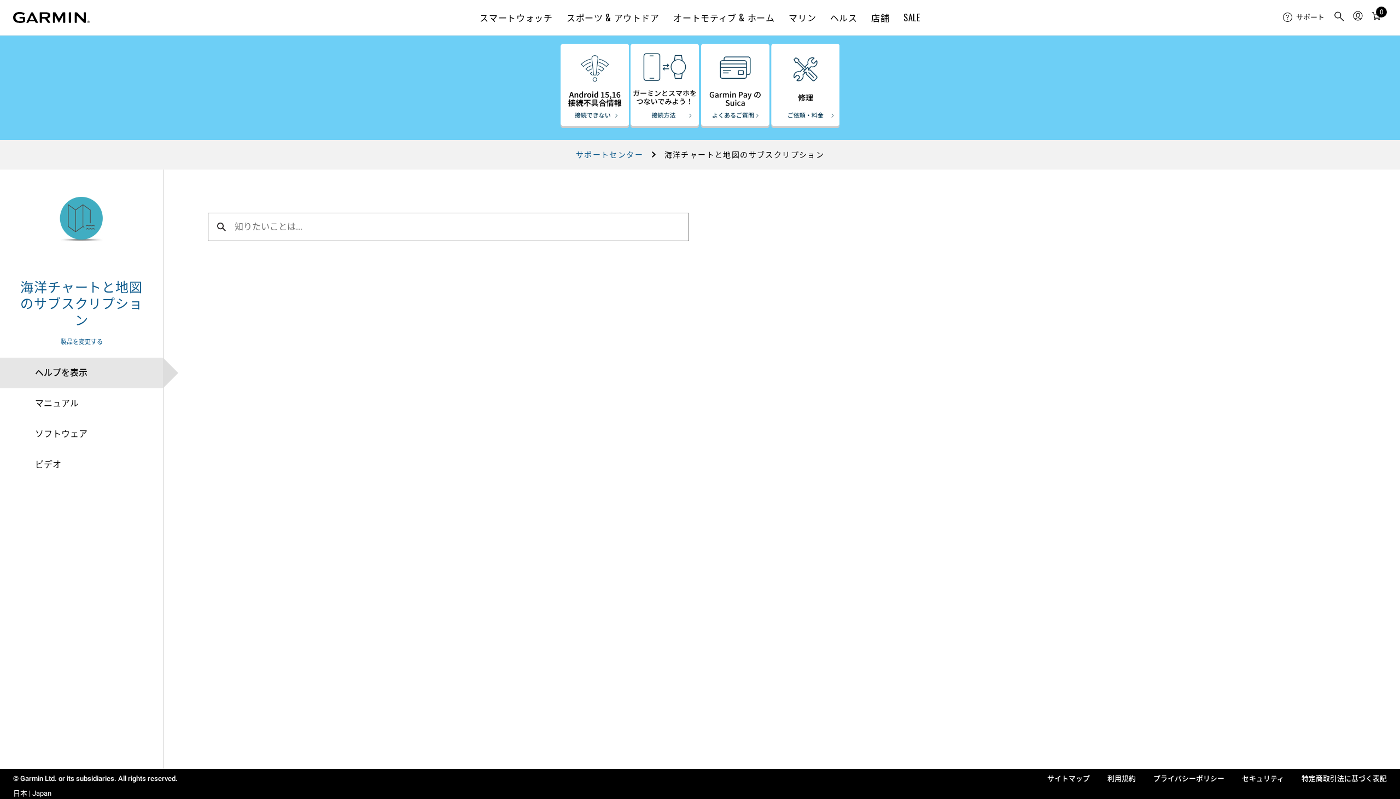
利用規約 (1121, 778)
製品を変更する (82, 342)
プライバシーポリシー (1188, 778)
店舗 (880, 17)
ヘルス (844, 17)
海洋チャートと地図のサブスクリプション (81, 302)
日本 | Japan (32, 793)
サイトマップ (1068, 778)
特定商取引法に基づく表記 (1344, 778)
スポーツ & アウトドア (613, 17)
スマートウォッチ (516, 17)
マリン (802, 17)
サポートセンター (609, 154)
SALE (911, 17)
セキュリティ (1263, 778)
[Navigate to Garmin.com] (51, 17)
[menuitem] (1304, 17)
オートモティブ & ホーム (723, 17)
